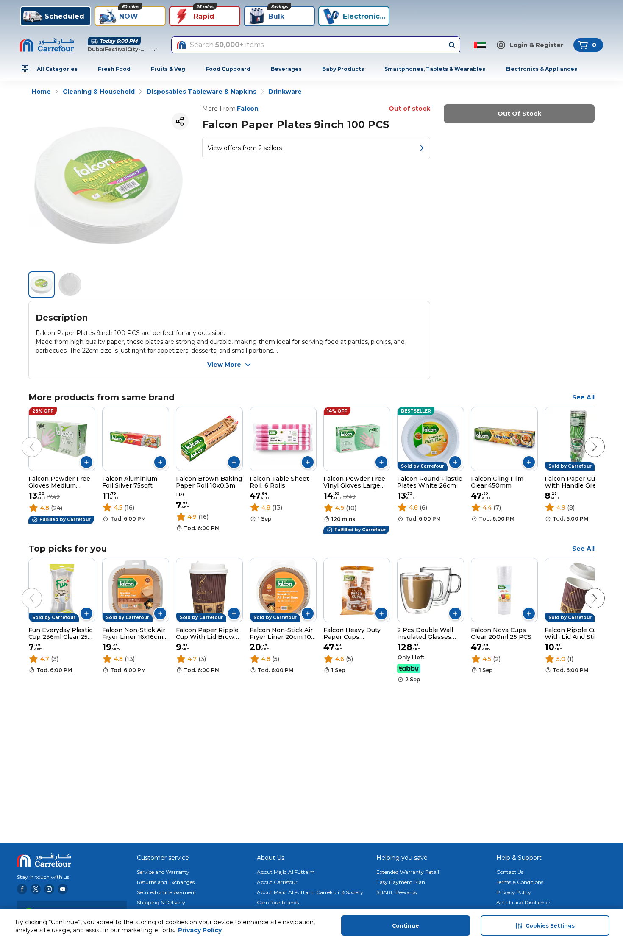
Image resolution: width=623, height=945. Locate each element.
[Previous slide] (23, 438)
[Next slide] (586, 438)
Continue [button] (405, 926)
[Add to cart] (86, 462)
